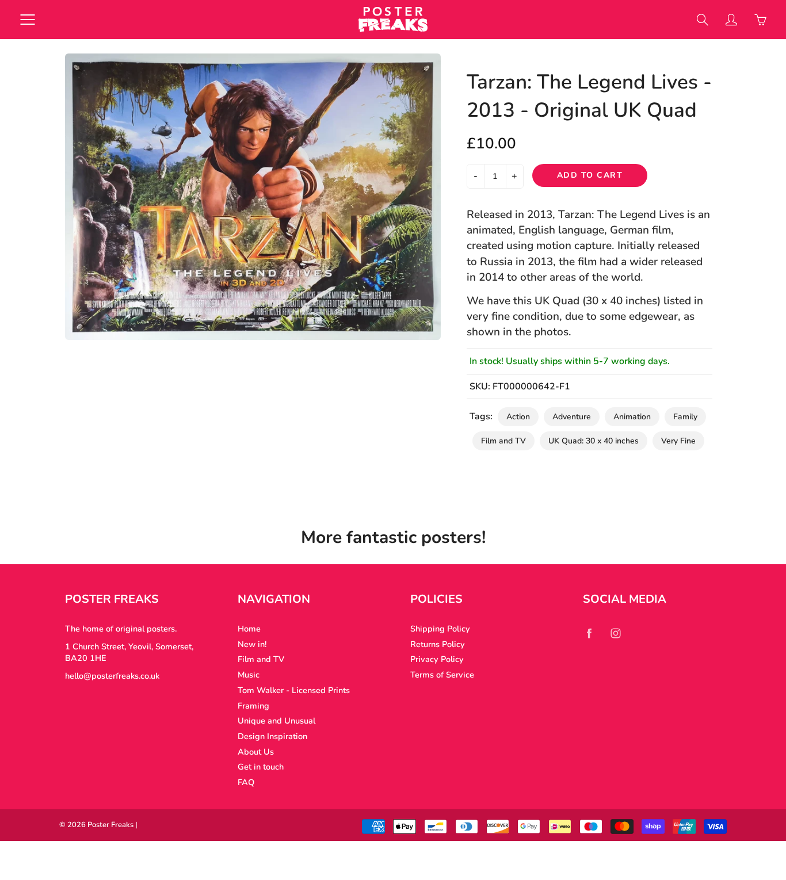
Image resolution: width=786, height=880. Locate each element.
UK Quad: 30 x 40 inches (593, 440)
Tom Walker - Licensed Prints (294, 690)
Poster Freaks (110, 825)
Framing (253, 705)
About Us (256, 751)
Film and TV (503, 440)
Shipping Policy (440, 628)
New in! (252, 644)
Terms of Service (442, 674)
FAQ (246, 782)
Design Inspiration (272, 736)
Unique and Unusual (276, 720)
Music (249, 674)
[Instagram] (615, 633)
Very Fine (678, 440)
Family (685, 416)
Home (249, 628)
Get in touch (261, 766)
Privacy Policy (437, 659)
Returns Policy (437, 644)
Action (518, 416)
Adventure (571, 416)
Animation (632, 416)
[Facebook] (589, 633)
